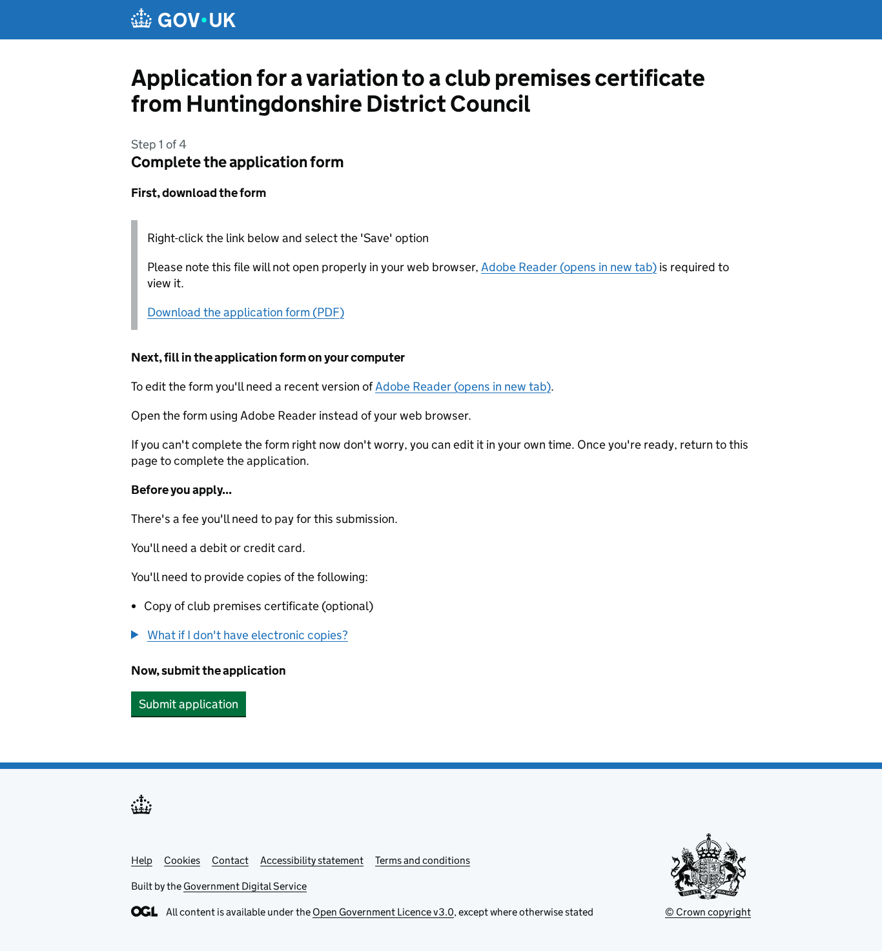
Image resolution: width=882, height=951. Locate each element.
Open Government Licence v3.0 (383, 912)
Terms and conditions (422, 860)
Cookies (182, 860)
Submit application (188, 704)
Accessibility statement (312, 860)
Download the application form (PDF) (245, 312)
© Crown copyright (708, 912)
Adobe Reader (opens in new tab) (569, 267)
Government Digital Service (245, 886)
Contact (230, 860)
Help (141, 860)
